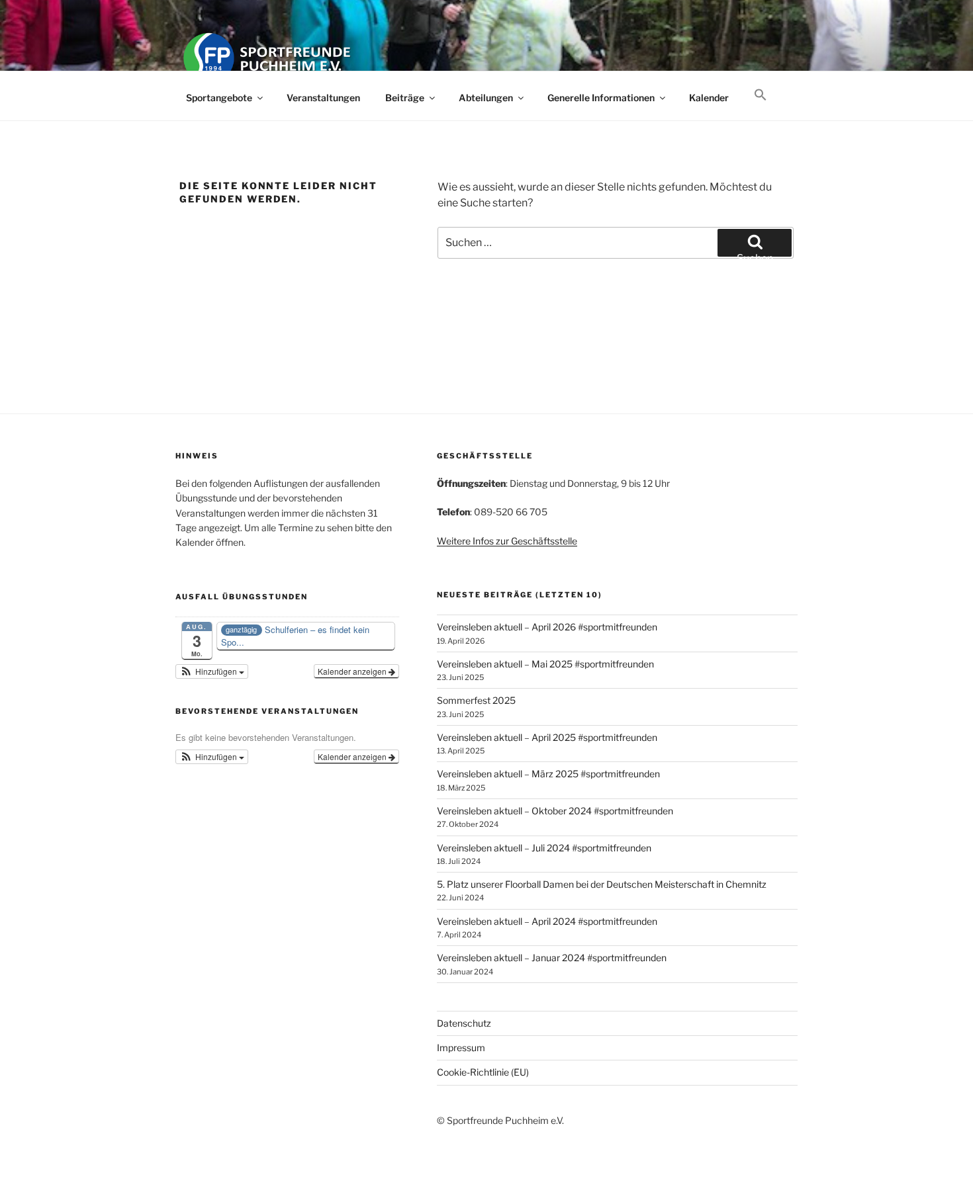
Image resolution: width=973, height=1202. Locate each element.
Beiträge (404, 97)
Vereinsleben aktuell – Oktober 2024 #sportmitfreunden (555, 810)
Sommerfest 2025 (476, 700)
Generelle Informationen (601, 97)
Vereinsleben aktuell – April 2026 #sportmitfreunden (547, 626)
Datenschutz (464, 1023)
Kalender (709, 97)
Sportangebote (219, 97)
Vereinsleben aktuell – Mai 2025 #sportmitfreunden (545, 663)
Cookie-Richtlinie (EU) (483, 1072)
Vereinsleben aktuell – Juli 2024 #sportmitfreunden (544, 847)
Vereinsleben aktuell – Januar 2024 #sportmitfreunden (552, 957)
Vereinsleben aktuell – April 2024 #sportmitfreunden (547, 921)
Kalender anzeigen (353, 671)
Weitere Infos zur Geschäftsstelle (507, 540)
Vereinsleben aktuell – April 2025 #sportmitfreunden (547, 737)
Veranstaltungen (323, 97)
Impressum (461, 1047)
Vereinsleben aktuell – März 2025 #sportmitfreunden (548, 773)
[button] (760, 95)
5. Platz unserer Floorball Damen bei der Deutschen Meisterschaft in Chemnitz (601, 884)
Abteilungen (486, 97)
